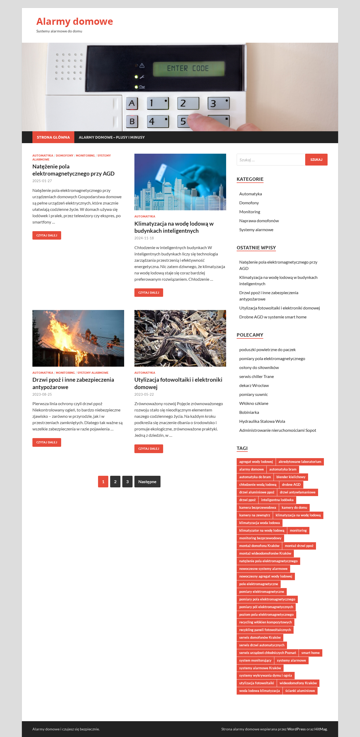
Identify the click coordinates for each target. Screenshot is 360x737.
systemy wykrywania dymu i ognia (265, 675)
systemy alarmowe (291, 660)
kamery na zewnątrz (254, 515)
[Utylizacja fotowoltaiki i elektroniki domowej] (180, 338)
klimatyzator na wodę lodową (261, 530)
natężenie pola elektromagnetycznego (268, 561)
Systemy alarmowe (93, 373)
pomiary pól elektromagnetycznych (266, 607)
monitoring (298, 530)
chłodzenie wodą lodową (257, 484)
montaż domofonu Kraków (259, 546)
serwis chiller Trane (256, 376)
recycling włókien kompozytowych (265, 622)
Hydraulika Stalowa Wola (262, 421)
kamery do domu (294, 507)
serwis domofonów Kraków (260, 637)
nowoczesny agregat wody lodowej (265, 576)
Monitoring (85, 155)
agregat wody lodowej (256, 461)
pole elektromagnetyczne (258, 584)
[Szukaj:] (282, 160)
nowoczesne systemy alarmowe (263, 568)
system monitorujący (255, 660)
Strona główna (53, 137)
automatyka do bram (255, 477)
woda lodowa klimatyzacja (259, 690)
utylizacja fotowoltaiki (256, 683)
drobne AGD (291, 484)
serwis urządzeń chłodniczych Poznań (267, 653)
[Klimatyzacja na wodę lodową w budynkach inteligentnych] (180, 182)
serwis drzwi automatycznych (261, 645)
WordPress (296, 729)
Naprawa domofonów (259, 220)
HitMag (320, 729)
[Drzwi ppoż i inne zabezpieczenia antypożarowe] (78, 338)
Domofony (64, 155)
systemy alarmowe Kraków (260, 668)
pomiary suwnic (253, 394)
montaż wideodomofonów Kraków (265, 553)
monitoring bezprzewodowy (260, 538)
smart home (310, 653)
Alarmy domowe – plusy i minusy (112, 137)
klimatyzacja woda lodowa (259, 523)
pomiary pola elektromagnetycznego (272, 358)
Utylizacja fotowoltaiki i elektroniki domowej (279, 307)
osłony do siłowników (259, 367)
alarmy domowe (251, 469)
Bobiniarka (249, 412)
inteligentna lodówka (277, 500)
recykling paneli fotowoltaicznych (265, 630)
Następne (147, 481)
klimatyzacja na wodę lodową (298, 515)
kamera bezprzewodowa (257, 507)
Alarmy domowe (74, 21)
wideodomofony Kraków (298, 683)
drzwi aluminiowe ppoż (256, 492)
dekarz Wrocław (254, 385)
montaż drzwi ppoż (299, 546)
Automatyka (42, 155)
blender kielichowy (290, 477)
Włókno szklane (253, 403)
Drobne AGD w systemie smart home (273, 316)
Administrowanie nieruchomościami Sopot (277, 430)
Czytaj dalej (44, 234)
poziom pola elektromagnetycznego (266, 614)
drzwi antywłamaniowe (297, 492)
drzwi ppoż (247, 500)
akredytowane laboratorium (300, 461)
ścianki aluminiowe (300, 690)
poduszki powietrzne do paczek (267, 349)
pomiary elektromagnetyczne (261, 591)
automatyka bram (282, 469)
